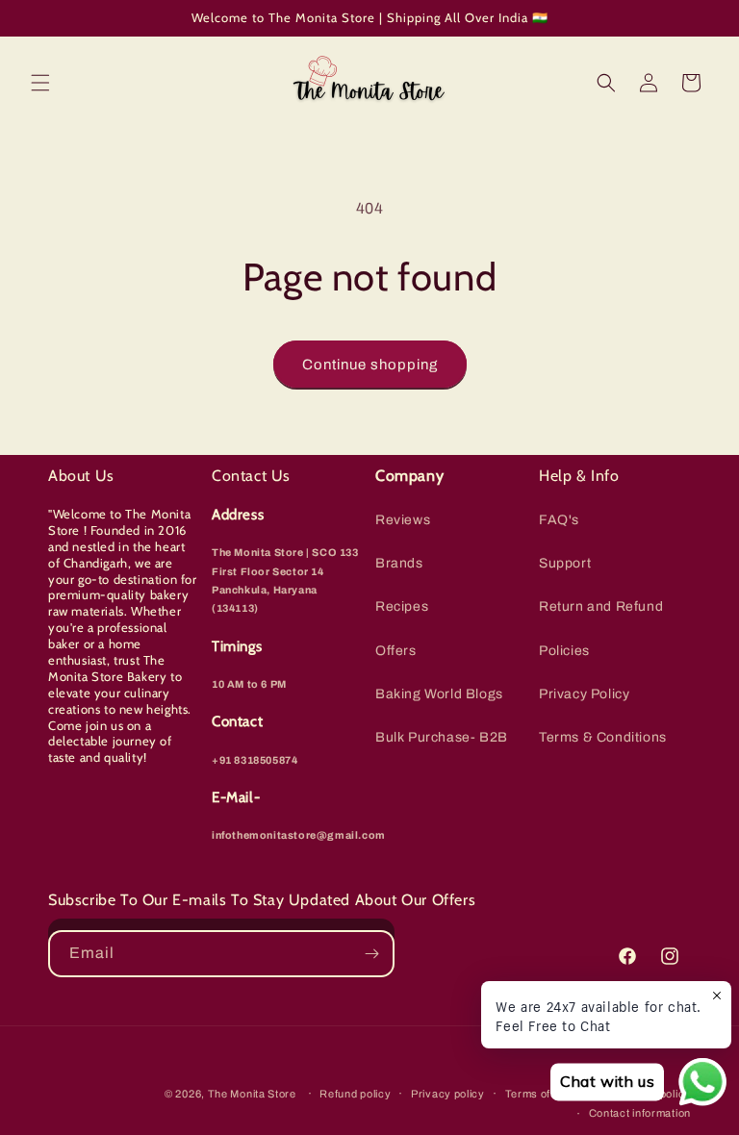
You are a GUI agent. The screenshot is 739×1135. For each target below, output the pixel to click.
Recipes (401, 606)
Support (565, 563)
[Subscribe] (371, 953)
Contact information (640, 1113)
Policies (564, 650)
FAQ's (559, 520)
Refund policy (355, 1093)
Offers (396, 650)
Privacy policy (448, 1093)
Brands (399, 563)
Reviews (402, 520)
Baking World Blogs (439, 694)
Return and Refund (601, 606)
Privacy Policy (584, 694)
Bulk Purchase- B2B (441, 737)
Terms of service (549, 1093)
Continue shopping (370, 364)
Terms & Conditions (603, 737)
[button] (40, 83)
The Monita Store (252, 1093)
